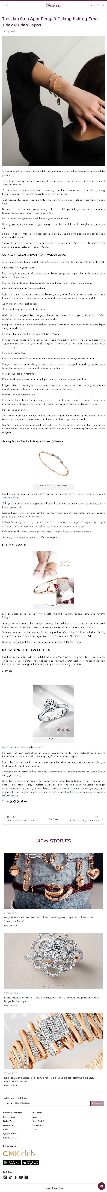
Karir (35, 1130)
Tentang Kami (38, 1125)
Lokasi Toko (38, 1117)
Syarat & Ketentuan (11, 1134)
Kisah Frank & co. (40, 1121)
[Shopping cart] (98, 5)
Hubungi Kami (9, 1117)
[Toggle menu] (3, 5)
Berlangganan (97, 1103)
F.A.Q (5, 1130)
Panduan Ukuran (9, 1125)
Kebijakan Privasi (10, 1138)
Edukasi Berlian (9, 1121)
